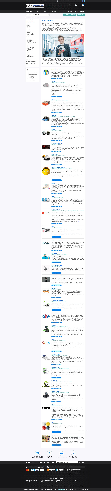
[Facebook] (82, 1)
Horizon (53, 239)
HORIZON (29, 36)
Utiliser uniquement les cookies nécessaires (82, 489)
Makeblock (29, 26)
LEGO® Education (30, 34)
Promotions (73, 14)
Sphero (53, 196)
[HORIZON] (46, 243)
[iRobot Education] (46, 370)
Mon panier (82, 5)
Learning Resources (31, 23)
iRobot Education (30, 48)
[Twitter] (84, 1)
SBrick (52, 422)
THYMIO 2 (29, 24)
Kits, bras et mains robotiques (58, 275)
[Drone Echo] (46, 268)
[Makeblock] (46, 118)
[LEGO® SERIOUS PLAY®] (46, 146)
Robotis (53, 404)
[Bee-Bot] (46, 170)
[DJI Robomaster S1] (46, 394)
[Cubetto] (46, 186)
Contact (57, 481)
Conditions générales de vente (31, 480)
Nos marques (28, 482)
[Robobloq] (46, 328)
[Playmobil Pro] (46, 291)
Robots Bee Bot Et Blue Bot (58, 167)
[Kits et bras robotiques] (46, 279)
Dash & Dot (54, 253)
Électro (39, 11)
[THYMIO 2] (46, 84)
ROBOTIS (29, 51)
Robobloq (53, 325)
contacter (63, 417)
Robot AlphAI (54, 154)
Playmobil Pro (29, 41)
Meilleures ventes (80, 14)
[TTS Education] (46, 316)
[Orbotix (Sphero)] (46, 199)
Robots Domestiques (55, 11)
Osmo (28, 46)
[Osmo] (46, 342)
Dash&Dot (29, 38)
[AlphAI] (46, 157)
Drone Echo (29, 39)
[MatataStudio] (46, 438)
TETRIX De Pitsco (30, 47)
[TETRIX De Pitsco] (46, 357)
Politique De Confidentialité (46, 481)
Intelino (28, 35)
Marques (82, 11)
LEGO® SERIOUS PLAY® (31, 28)
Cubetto (28, 32)
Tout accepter (62, 489)
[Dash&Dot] (46, 256)
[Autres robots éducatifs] (46, 303)
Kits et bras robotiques (31, 40)
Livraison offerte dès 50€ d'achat (47, 480)
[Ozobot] (46, 132)
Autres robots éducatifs (31, 42)
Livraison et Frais (31, 77)
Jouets (45, 11)
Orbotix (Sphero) (30, 33)
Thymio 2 (53, 81)
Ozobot (28, 27)
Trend (76, 11)
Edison (28, 25)
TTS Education (30, 43)
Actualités (73, 481)
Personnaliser (69, 489)
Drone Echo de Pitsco (56, 265)
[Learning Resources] (46, 72)
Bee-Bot (28, 31)
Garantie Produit (31, 78)
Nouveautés (66, 14)
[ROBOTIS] (46, 407)
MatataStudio (29, 54)
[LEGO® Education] (46, 212)
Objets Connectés (67, 11)
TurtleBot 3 (29, 49)
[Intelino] (46, 229)
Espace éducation (31, 76)
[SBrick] (46, 425)
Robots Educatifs (30, 11)
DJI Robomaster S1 (30, 50)
